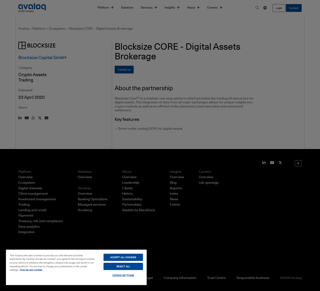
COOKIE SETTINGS (123, 275)
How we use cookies (31, 269)
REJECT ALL (123, 266)
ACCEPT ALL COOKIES (123, 257)
